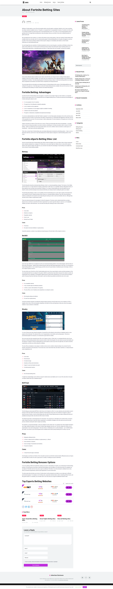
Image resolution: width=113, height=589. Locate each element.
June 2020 (78, 113)
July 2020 (78, 111)
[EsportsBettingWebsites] (25, 2)
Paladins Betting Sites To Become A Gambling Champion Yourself (86, 34)
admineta (29, 21)
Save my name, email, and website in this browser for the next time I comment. (41, 561)
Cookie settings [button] (78, 587)
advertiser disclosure (63, 580)
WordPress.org (79, 148)
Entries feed (78, 143)
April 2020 (78, 115)
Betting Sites (78, 128)
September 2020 (79, 108)
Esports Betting (61, 2)
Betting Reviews (47, 2)
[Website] (89, 577)
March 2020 (78, 117)
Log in (77, 141)
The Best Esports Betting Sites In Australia (86, 41)
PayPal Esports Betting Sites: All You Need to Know (86, 48)
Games (54, 2)
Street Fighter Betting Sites (47, 519)
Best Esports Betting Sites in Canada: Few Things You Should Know (86, 57)
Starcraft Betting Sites (64, 519)
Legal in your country (69, 483)
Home (41, 2)
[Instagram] (85, 577)
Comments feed (79, 146)
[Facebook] (82, 577)
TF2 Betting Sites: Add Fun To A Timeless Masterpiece (86, 26)
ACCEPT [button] (84, 587)
